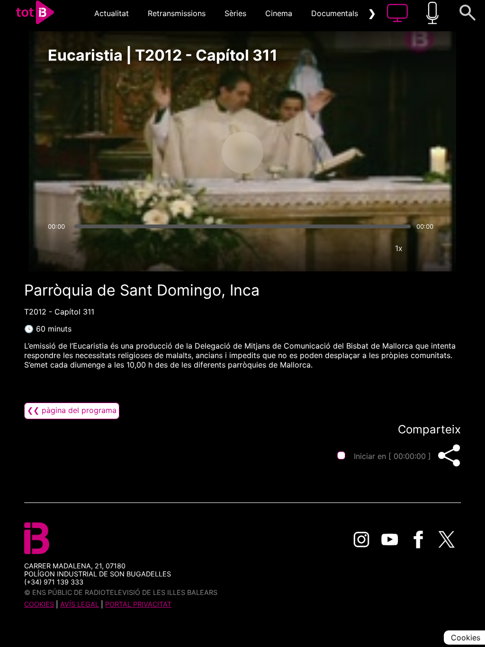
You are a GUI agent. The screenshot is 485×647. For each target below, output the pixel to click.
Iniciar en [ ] (392, 456)
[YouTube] (389, 539)
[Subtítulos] (342, 248)
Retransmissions (177, 13)
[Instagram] (361, 539)
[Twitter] (446, 539)
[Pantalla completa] (427, 248)
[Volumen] (58, 248)
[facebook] (418, 539)
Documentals (334, 13)
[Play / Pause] (242, 152)
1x (399, 248)
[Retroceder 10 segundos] (193, 152)
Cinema (278, 13)
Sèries (235, 13)
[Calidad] (370, 248)
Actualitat (111, 13)
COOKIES (39, 604)
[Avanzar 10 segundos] (292, 152)
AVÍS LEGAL (79, 604)
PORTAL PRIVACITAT (138, 604)
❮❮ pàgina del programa (72, 410)
